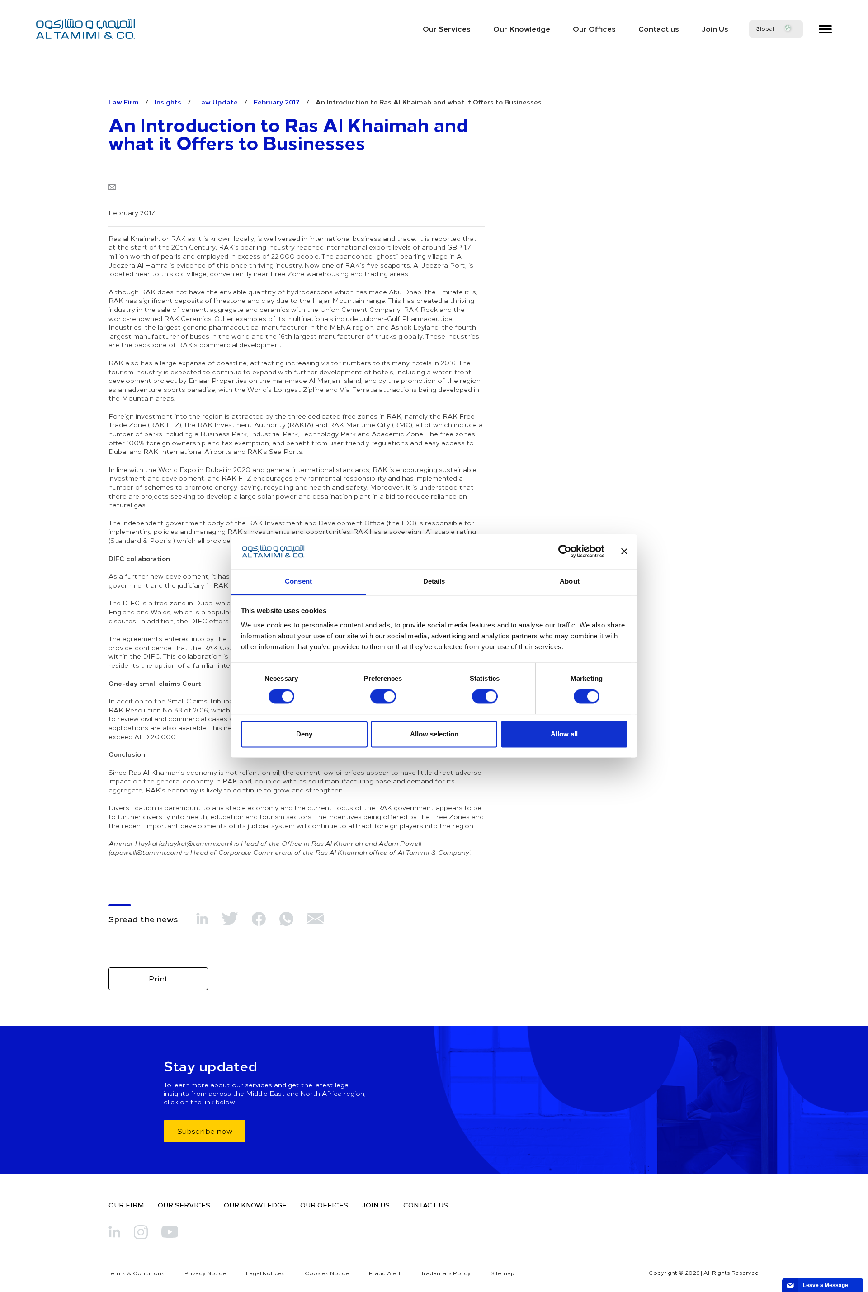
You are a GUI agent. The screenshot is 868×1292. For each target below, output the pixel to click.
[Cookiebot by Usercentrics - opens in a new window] (564, 551)
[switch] (383, 696)
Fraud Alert (385, 1273)
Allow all (564, 734)
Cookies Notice (327, 1273)
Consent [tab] (298, 581)
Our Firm (126, 1204)
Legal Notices (265, 1273)
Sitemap (502, 1273)
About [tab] (570, 581)
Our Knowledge (521, 28)
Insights (168, 101)
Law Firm (123, 101)
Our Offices (594, 28)
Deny (304, 734)
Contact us (658, 28)
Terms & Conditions (136, 1273)
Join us (376, 1204)
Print (158, 978)
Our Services (447, 28)
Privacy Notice (205, 1273)
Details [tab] (434, 581)
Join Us (715, 28)
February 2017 (277, 101)
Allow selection (434, 734)
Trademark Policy (446, 1273)
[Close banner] (624, 551)
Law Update (217, 101)
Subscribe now (204, 1131)
